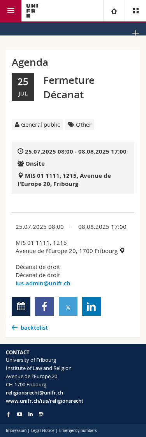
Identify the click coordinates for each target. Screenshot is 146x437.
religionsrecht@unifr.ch (34, 392)
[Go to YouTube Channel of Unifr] (19, 414)
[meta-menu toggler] (135, 10)
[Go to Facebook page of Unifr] (8, 414)
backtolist (34, 328)
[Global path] (114, 10)
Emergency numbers (78, 430)
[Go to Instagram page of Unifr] (41, 414)
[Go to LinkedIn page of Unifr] (30, 414)
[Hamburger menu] (10, 10)
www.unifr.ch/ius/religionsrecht (44, 400)
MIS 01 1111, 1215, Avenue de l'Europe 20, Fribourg (64, 180)
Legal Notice (43, 430)
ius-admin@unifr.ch (43, 283)
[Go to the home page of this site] (32, 10)
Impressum (16, 430)
